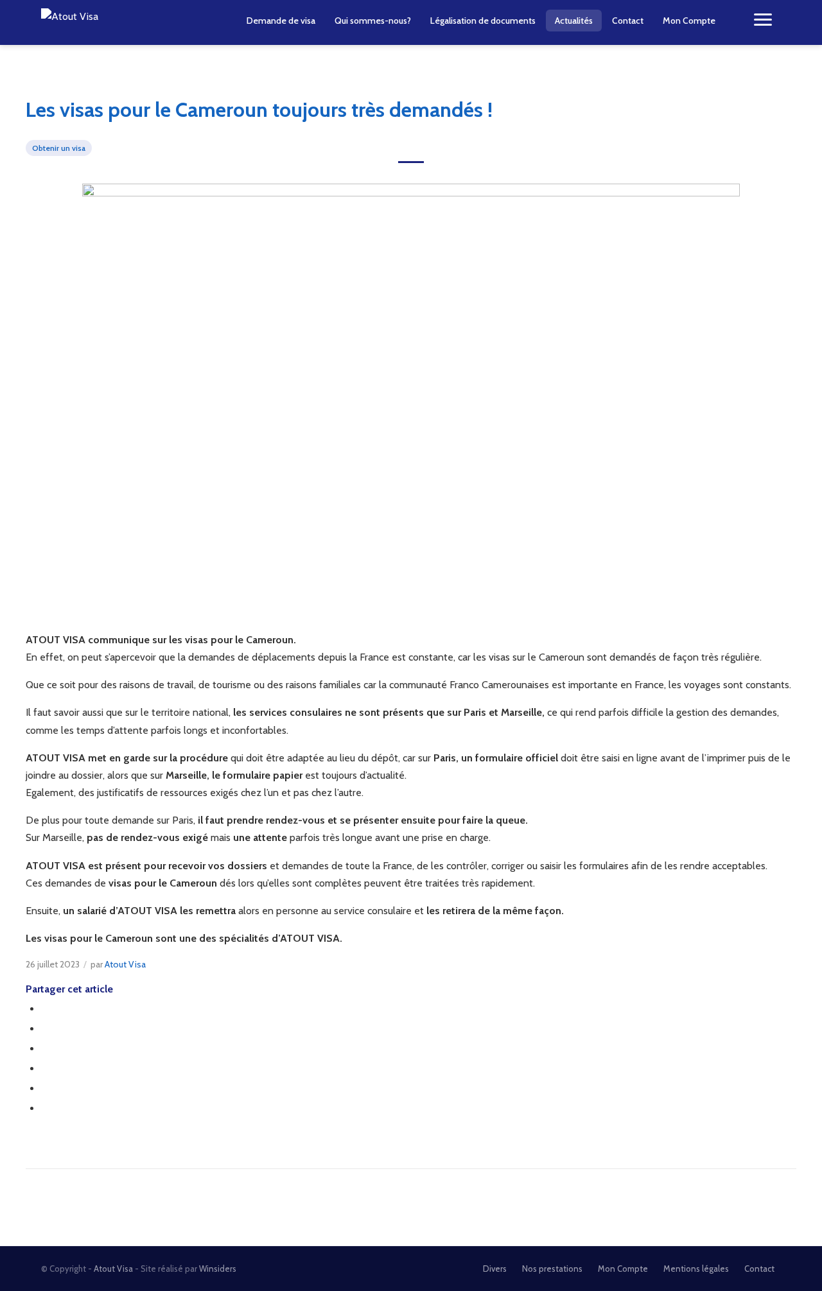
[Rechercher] (735, 20)
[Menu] (763, 20)
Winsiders (217, 1268)
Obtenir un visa (58, 148)
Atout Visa (125, 964)
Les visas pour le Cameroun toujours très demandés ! (259, 109)
